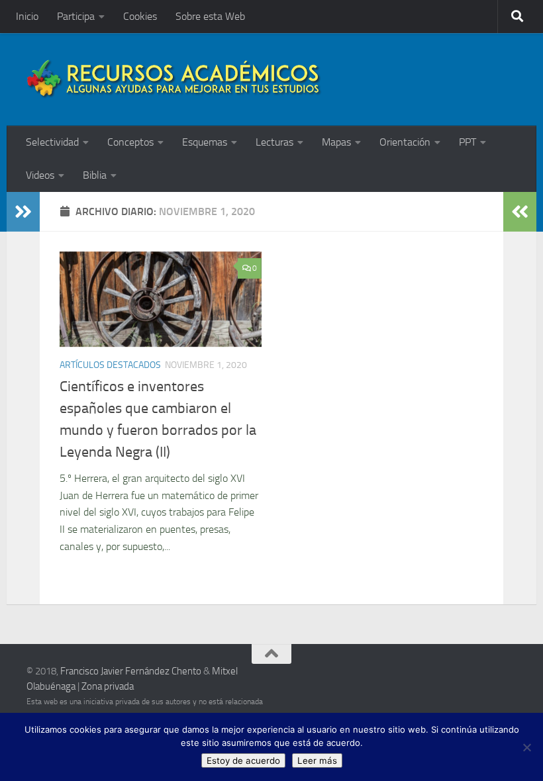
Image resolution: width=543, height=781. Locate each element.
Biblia (95, 175)
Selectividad (52, 142)
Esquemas (204, 142)
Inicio (27, 16)
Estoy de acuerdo (243, 760)
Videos (40, 175)
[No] (526, 747)
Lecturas (274, 142)
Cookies (140, 16)
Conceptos (130, 142)
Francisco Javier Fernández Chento (130, 671)
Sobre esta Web (210, 16)
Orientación (404, 142)
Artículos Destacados (110, 365)
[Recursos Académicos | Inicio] (174, 79)
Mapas (336, 142)
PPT (467, 142)
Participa (76, 16)
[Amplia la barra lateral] (23, 212)
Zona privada (107, 686)
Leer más (317, 760)
